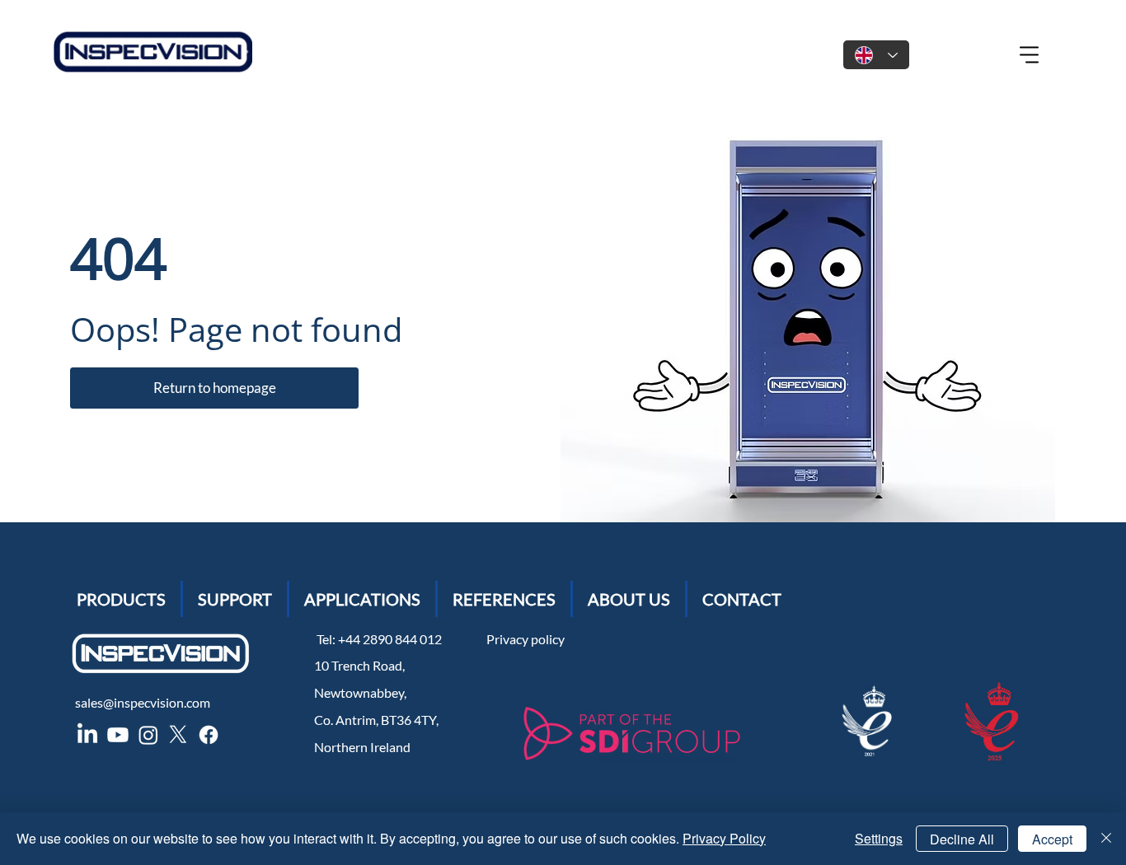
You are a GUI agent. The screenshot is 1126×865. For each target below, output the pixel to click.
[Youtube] (118, 734)
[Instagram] (148, 734)
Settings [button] (879, 838)
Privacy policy (525, 639)
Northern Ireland (362, 747)
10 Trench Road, (359, 665)
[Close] (1106, 838)
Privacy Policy (724, 838)
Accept (1052, 839)
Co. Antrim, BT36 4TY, (376, 719)
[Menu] (1029, 55)
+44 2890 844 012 (392, 639)
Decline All (962, 839)
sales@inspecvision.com (142, 702)
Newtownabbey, (360, 692)
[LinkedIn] (87, 734)
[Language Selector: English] (876, 54)
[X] (178, 734)
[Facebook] (208, 734)
